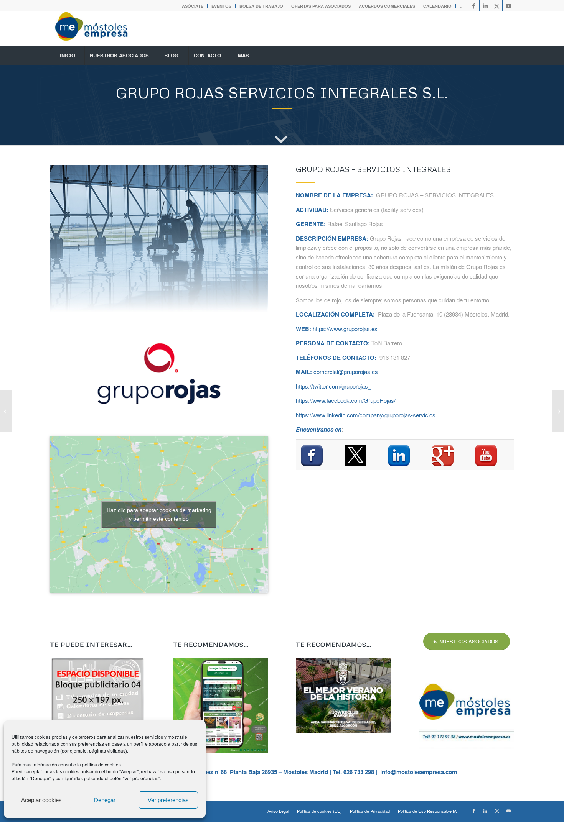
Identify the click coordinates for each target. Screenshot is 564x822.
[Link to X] (496, 5)
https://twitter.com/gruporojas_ (333, 386)
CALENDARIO (437, 6)
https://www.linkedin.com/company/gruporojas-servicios (365, 415)
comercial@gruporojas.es (345, 372)
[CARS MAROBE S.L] (6, 411)
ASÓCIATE (192, 6)
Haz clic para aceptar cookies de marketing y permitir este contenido (159, 514)
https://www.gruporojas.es (345, 329)
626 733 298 (358, 772)
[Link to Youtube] (508, 5)
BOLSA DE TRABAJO (261, 6)
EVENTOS (221, 6)
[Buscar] (497, 55)
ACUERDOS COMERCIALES (387, 6)
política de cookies (101, 764)
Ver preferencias (168, 800)
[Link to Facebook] (473, 5)
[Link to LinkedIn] (485, 5)
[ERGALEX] (558, 411)
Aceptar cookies (41, 800)
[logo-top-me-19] (98, 28)
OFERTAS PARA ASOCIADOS (321, 6)
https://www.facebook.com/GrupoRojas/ (346, 400)
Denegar (104, 800)
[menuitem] (193, 6)
